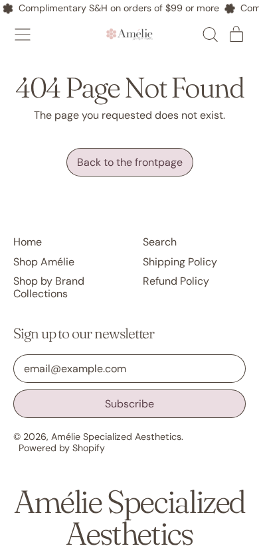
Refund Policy (176, 281)
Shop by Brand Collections (48, 287)
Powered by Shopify (62, 448)
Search (160, 242)
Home (27, 242)
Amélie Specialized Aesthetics (116, 437)
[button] (210, 34)
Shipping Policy (180, 262)
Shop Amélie (43, 262)
